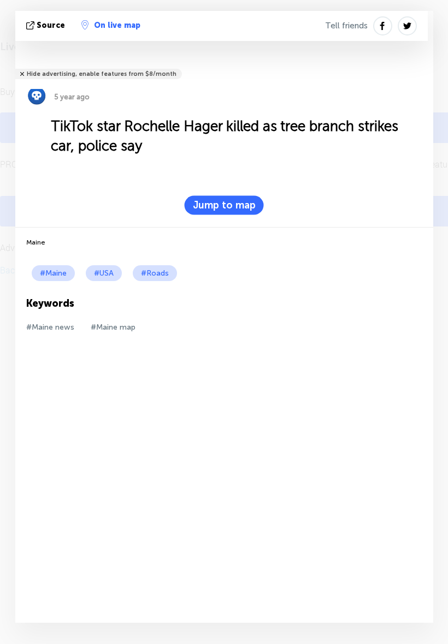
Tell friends (346, 26)
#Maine (53, 273)
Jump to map (224, 205)
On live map (117, 25)
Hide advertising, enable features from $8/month (101, 73)
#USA (104, 273)
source (51, 25)
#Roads (155, 273)
